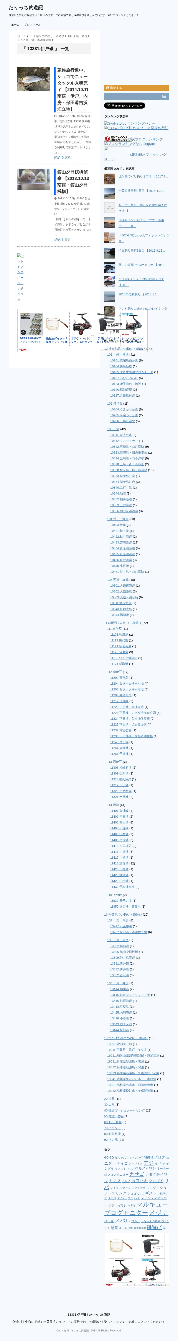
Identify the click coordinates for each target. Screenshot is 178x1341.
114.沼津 (113, 805)
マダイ (131, 1205)
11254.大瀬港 (119, 748)
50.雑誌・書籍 (114, 1116)
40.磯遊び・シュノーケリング (124, 1110)
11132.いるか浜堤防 (123, 658)
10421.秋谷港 (119, 530)
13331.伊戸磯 (82, 121)
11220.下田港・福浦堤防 (127, 707)
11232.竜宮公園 (121, 730)
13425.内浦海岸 (121, 1012)
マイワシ (121, 1205)
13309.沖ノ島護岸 (122, 957)
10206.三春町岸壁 (122, 421)
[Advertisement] (68, 64)
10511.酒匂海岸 (121, 603)
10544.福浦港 (119, 615)
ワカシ (135, 1221)
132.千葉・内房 (118, 920)
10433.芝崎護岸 (121, 542)
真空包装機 (140, 1228)
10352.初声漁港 (121, 499)
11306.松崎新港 (121, 767)
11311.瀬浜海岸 (120, 779)
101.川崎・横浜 (118, 354)
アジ (149, 1163)
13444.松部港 (119, 1030)
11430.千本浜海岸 (122, 887)
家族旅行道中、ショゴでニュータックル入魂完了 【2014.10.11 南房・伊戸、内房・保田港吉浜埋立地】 (73, 89)
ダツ (130, 1198)
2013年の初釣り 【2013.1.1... (139, 294)
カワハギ (139, 1180)
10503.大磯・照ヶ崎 (124, 597)
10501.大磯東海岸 (122, 585)
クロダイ (156, 1181)
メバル (122, 1220)
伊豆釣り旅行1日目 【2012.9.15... (142, 250)
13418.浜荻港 (119, 1006)
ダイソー (122, 1198)
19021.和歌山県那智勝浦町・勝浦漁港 (133, 1055)
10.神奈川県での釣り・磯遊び (124, 348)
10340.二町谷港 (121, 487)
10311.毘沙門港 (121, 435)
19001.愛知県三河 (119, 1044)
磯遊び (82, 131)
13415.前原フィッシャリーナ (130, 995)
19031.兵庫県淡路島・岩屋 (125, 1061)
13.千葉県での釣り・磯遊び (123, 914)
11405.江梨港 (119, 834)
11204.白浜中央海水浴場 (127, 683)
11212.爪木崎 (119, 701)
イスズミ (120, 1168)
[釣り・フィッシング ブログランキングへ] (116, 140)
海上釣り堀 (126, 1228)
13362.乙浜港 (119, 975)
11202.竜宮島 (119, 677)
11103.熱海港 (119, 634)
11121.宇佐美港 (120, 646)
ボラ (111, 1205)
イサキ (160, 1163)
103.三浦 (113, 429)
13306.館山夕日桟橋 (124, 952)
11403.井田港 (119, 822)
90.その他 (111, 1139)
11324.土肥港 (119, 797)
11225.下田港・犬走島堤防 (128, 724)
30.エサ (109, 1104)
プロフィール (32, 24)
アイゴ (122, 1163)
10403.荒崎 (118, 525)
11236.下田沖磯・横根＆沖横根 (131, 736)
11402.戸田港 (119, 816)
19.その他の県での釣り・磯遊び (126, 1038)
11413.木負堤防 (121, 846)
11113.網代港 (119, 640)
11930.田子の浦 (121, 900)
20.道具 (109, 1098)
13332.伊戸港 (62, 126)
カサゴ (136, 1174)
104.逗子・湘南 (118, 519)
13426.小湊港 (119, 1018)
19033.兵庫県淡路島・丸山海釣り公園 (133, 1073)
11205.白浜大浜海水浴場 (127, 689)
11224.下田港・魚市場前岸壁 (130, 718)
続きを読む (63, 157)
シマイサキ (60, 131)
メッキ (109, 1221)
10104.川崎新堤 (121, 366)
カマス (115, 1180)
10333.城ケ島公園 (122, 476)
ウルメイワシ (145, 1168)
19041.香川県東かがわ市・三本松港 (131, 1079)
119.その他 (114, 895)
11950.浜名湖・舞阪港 (125, 906)
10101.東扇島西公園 (124, 360)
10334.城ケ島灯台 (122, 481)
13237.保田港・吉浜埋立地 (128, 932)
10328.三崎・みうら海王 (127, 464)
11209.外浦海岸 (121, 695)
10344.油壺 (118, 493)
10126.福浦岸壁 (121, 389)
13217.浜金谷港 (121, 926)
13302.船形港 (119, 946)
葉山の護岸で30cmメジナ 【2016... (143, 265)
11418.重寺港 (119, 863)
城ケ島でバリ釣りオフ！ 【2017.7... (143, 176)
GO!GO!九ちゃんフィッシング (123, 1157)
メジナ (158, 1212)
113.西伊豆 (114, 761)
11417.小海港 (119, 857)
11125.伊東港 (119, 652)
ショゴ (72, 131)
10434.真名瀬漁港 (122, 548)
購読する (115, 88)
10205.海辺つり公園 (124, 415)
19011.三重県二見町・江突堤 (127, 1049)
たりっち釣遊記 (26, 7)
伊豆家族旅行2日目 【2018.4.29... (142, 190)
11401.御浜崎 (119, 810)
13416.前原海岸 (121, 1000)
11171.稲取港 (119, 664)
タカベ (112, 1198)
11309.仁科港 (119, 773)
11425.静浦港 (119, 875)
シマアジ (125, 1188)
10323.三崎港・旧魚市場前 (128, 452)
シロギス (145, 1193)
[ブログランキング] (147, 140)
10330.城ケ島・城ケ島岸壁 (128, 470)
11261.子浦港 (119, 753)
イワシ (130, 1168)
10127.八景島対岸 (122, 395)
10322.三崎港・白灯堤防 (127, 446)
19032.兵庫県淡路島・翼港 (125, 1067)
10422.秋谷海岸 (121, 536)
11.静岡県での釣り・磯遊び (123, 623)
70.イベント (112, 1128)
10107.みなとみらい (124, 378)
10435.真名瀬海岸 (122, 554)
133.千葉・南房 (118, 940)
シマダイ (153, 1188)
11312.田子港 (119, 785)
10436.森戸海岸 (121, 560)
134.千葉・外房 (118, 983)
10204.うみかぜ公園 (124, 409)
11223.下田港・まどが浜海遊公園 (133, 712)
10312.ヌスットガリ (124, 441)
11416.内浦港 (119, 851)
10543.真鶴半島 (121, 609)
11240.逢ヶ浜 (119, 742)
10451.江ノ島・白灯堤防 (127, 571)
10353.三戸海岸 (121, 505)
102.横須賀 (114, 403)
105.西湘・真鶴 (118, 579)
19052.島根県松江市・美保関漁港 (130, 1090)
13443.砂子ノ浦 (121, 1024)
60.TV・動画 (113, 1122)
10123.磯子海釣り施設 (125, 384)
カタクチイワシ (80, 126)
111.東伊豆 (114, 628)
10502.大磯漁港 (121, 591)
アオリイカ (136, 1163)
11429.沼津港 (119, 881)
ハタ (137, 1198)
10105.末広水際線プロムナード (131, 372)
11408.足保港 (119, 840)
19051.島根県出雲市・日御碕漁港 (130, 1085)
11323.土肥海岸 (121, 791)
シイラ (114, 1188)
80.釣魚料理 (112, 1134)
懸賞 (114, 1228)
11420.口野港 (119, 869)
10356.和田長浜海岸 (124, 511)
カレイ (126, 1181)
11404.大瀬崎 (119, 828)
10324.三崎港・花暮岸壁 (127, 458)
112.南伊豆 (114, 672)
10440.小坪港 (119, 566)
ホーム (15, 24)
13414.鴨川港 (119, 989)
